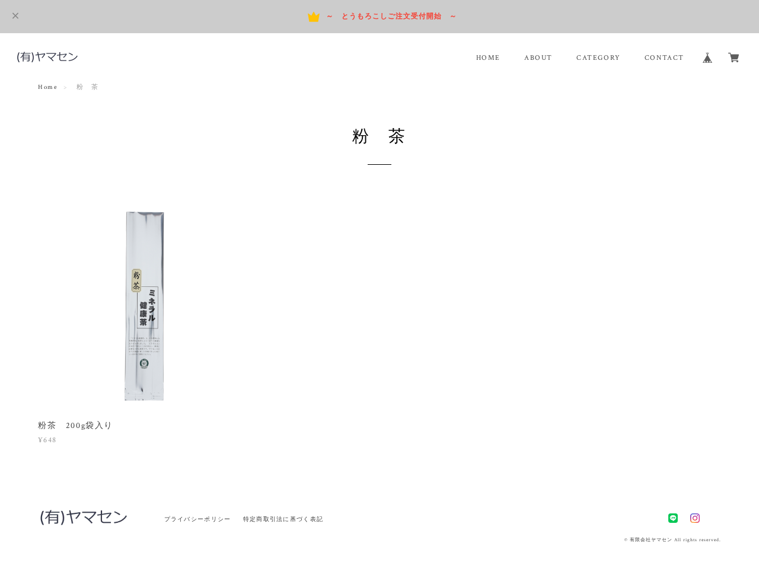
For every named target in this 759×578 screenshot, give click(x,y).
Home (48, 87)
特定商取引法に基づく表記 (283, 519)
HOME (488, 57)
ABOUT (538, 57)
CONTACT (664, 57)
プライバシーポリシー (197, 519)
